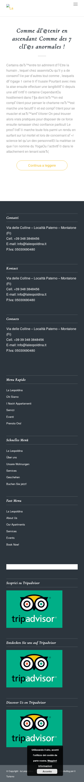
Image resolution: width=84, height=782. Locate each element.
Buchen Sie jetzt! (16, 484)
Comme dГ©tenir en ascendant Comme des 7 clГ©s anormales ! (42, 38)
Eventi (10, 417)
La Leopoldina (14, 390)
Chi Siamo (12, 397)
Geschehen (13, 477)
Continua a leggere (42, 165)
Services (11, 470)
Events (10, 538)
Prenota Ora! (13, 423)
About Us (11, 518)
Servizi (10, 410)
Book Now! (12, 544)
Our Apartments (15, 524)
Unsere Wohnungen (17, 464)
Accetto (47, 771)
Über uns (11, 457)
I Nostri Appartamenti (18, 403)
